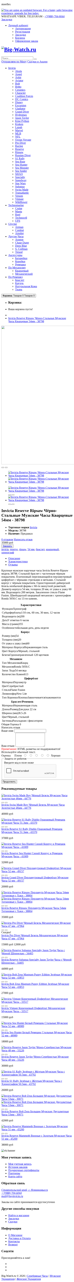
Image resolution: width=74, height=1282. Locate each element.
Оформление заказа (26, 41)
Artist (18, 77)
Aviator (19, 80)
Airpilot (19, 233)
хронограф (7, 552)
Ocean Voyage (23, 139)
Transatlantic (22, 192)
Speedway (21, 180)
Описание (14, 558)
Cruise (18, 208)
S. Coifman (21, 248)
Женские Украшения (29, 1278)
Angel (18, 74)
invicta (5, 549)
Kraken (19, 124)
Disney (19, 102)
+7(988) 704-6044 (11, 1193)
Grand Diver (22, 111)
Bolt (17, 83)
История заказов (18, 1167)
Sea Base (20, 161)
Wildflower (21, 202)
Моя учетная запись (19, 1163)
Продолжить (9, 781)
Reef (17, 214)
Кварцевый (22, 270)
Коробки (20, 261)
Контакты (14, 1241)
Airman (19, 227)
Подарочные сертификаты (23, 1170)
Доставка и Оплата (19, 1238)
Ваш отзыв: (8, 745)
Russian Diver (23, 155)
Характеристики (18, 561)
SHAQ (19, 174)
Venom (19, 195)
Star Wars (20, 183)
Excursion (20, 105)
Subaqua (20, 186)
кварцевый (52, 549)
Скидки (12, 1221)
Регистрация (22, 31)
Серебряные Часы (37, 1275)
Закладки (20, 34)
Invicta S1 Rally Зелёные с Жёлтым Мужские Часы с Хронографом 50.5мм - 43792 (31, 1082)
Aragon (19, 239)
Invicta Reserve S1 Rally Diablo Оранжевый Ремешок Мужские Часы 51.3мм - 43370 (31, 831)
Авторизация (23, 28)
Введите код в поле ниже (19, 762)
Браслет (19, 280)
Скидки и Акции (37, 61)
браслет (40, 549)
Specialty (20, 177)
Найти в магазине (18, 1215)
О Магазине (15, 1235)
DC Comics (21, 99)
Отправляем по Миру (14, 61)
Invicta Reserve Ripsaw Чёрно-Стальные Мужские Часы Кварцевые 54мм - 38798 (37, 320)
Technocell (21, 217)
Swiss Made (21, 189)
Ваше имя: (7, 730)
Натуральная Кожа (26, 286)
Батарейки (21, 258)
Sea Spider (21, 170)
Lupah (18, 127)
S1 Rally (20, 158)
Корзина (20, 37)
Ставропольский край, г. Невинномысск (24, 1189)
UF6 (17, 220)
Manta (18, 211)
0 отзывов (7, 539)
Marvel (19, 130)
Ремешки (20, 264)
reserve (14, 549)
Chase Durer (22, 242)
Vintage (19, 199)
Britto (18, 86)
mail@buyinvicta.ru (12, 1196)
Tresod (19, 252)
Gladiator (20, 108)
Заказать (7, 546)
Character (20, 92)
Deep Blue (21, 245)
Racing (19, 146)
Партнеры (14, 1173)
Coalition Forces (24, 96)
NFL (17, 136)
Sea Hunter (21, 164)
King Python (22, 121)
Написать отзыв (23, 539)
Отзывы (13, 564)
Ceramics (20, 89)
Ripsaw (19, 152)
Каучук (19, 283)
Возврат (13, 1244)
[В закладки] (2, 467)
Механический (24, 273)
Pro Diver (20, 142)
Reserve (19, 149)
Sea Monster (22, 167)
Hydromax (21, 114)
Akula (18, 71)
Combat (19, 230)
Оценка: (6, 755)
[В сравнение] (6, 467)
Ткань (18, 289)
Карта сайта (15, 1176)
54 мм (31, 549)
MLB (18, 133)
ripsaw (22, 549)
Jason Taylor (22, 117)
